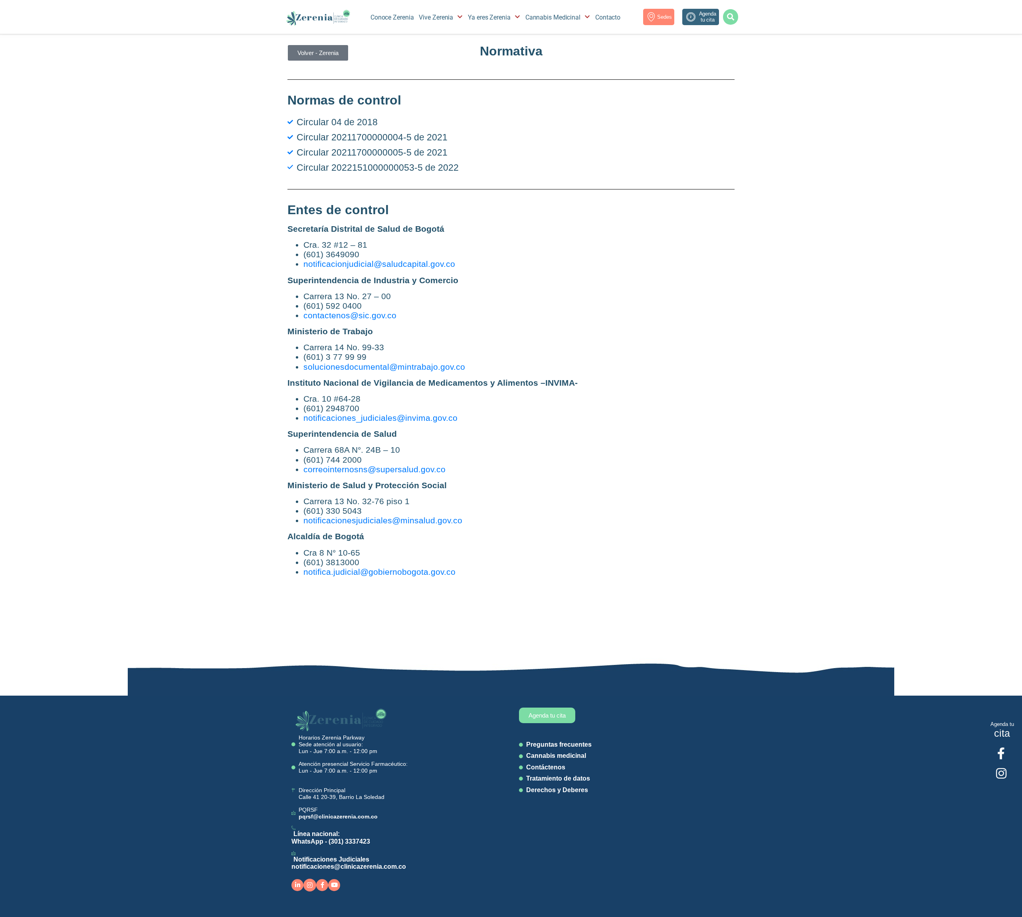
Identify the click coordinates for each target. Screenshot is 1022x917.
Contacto (607, 17)
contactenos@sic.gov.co (349, 315)
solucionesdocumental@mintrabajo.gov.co (384, 366)
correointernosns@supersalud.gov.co (374, 469)
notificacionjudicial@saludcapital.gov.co (379, 263)
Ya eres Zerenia (489, 17)
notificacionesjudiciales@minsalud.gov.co (382, 520)
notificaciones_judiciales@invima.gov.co (380, 417)
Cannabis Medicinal (552, 17)
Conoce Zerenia (392, 17)
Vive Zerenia (436, 17)
